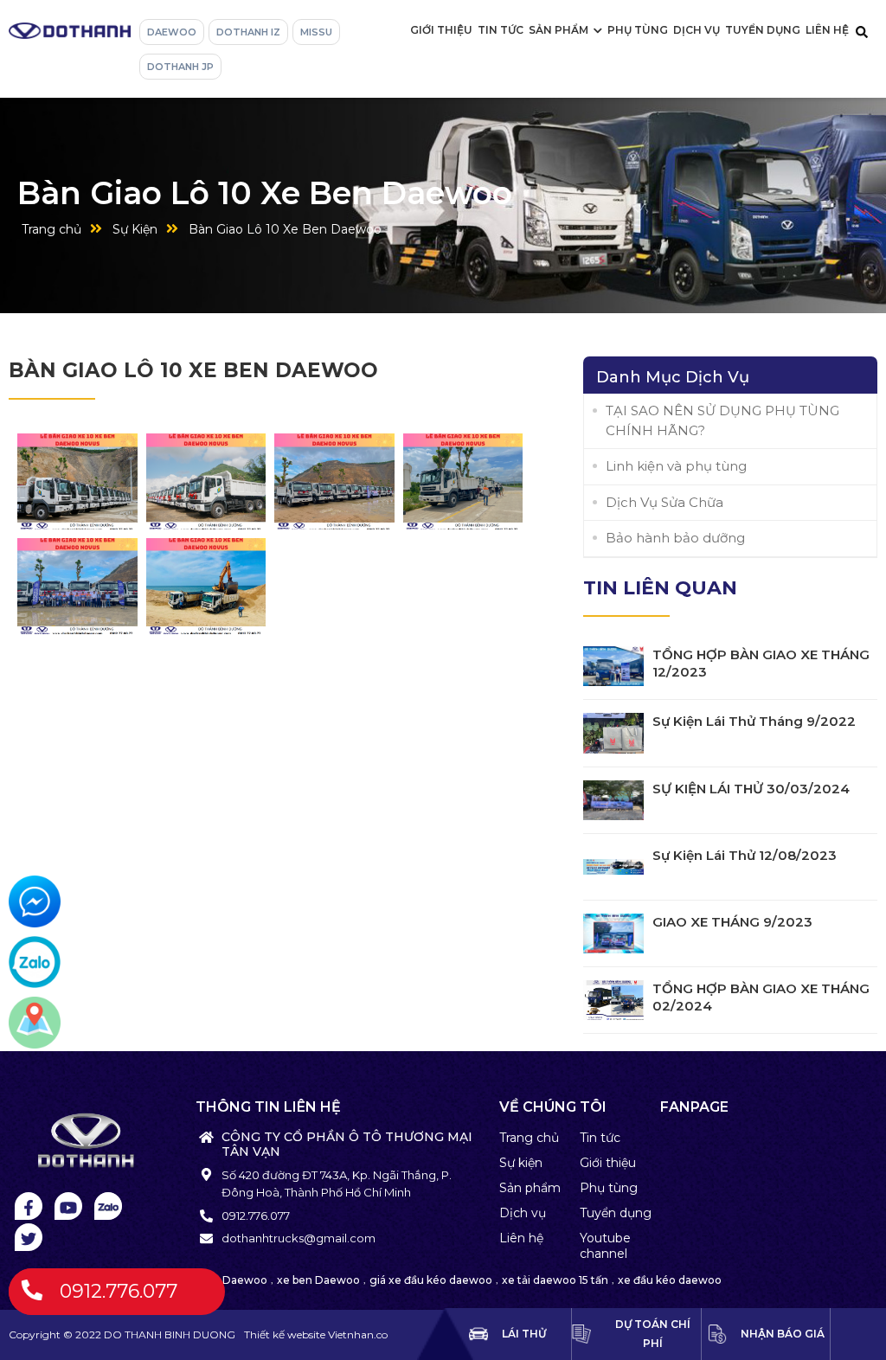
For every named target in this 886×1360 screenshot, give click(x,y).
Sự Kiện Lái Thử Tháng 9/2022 (754, 721)
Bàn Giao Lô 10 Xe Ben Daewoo (285, 229)
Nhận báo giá (783, 1333)
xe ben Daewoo (318, 1279)
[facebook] (28, 1206)
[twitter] (28, 1237)
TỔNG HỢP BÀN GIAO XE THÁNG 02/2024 (761, 997)
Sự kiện (521, 1163)
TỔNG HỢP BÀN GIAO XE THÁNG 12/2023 (761, 663)
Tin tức (500, 29)
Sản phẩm (558, 29)
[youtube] (68, 1206)
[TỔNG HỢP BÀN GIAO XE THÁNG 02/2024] (613, 1000)
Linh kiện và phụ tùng (676, 466)
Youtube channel (605, 1245)
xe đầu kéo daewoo (670, 1279)
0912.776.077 (118, 1291)
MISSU (316, 32)
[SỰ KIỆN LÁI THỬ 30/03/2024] (613, 800)
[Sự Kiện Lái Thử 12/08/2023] (613, 867)
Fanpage (694, 1107)
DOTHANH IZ (248, 32)
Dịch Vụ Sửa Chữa (664, 502)
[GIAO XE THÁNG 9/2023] (613, 933)
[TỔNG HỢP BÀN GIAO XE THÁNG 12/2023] (613, 666)
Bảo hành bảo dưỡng (675, 537)
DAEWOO (171, 32)
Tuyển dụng (762, 29)
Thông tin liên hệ (268, 1107)
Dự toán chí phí (652, 1334)
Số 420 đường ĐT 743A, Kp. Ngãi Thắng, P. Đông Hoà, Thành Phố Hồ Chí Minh (337, 1183)
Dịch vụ (696, 29)
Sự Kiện (134, 229)
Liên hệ (827, 29)
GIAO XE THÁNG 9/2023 (732, 922)
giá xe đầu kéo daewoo (430, 1279)
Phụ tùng (637, 29)
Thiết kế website (286, 1334)
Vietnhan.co (316, 1334)
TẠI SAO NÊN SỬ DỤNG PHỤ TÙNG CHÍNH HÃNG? (722, 420)
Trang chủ (51, 229)
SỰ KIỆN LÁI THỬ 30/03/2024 (751, 788)
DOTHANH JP (180, 67)
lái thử (524, 1333)
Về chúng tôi (553, 1107)
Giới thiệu (441, 29)
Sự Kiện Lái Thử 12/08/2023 (744, 855)
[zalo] (108, 1206)
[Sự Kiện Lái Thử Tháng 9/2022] (613, 733)
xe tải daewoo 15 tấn (555, 1279)
